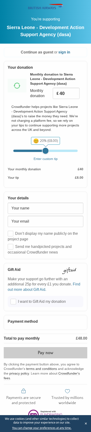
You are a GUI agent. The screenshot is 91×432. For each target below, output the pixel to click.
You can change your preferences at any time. (41, 428)
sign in (64, 52)
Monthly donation (37, 93)
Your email (20, 221)
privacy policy (19, 373)
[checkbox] (10, 233)
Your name (20, 208)
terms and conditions (41, 369)
